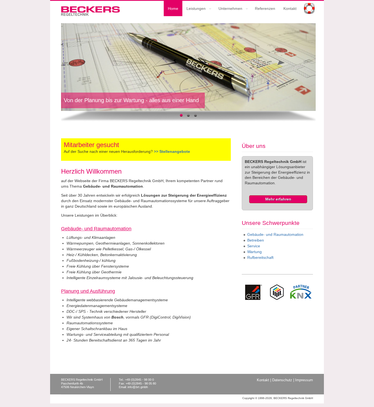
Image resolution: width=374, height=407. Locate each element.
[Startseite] (90, 14)
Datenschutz (282, 380)
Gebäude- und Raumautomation (275, 234)
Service (253, 246)
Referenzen (265, 8)
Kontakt (290, 8)
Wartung (254, 252)
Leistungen (194, 9)
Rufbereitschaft (260, 257)
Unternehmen (228, 9)
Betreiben (255, 240)
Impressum (304, 380)
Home (173, 8)
